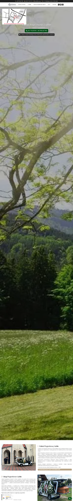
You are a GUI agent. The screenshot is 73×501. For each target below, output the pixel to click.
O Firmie (29, 4)
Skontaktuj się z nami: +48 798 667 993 (50, 469)
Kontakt (54, 4)
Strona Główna (21, 4)
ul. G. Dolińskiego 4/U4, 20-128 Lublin (50, 1)
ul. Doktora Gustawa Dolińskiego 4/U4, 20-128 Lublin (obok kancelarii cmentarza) (37, 34)
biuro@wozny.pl (38, 1)
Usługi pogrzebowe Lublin (39, 4)
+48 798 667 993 (19, 1)
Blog (49, 4)
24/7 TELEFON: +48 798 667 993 (37, 31)
